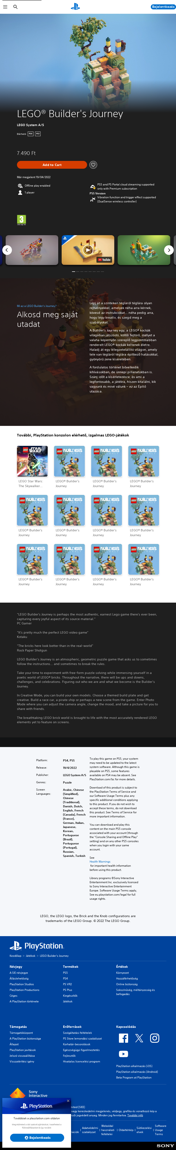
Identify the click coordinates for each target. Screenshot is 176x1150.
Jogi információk (71, 1130)
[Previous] (7, 250)
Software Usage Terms (160, 1130)
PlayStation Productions (24, 990)
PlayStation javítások (23, 1050)
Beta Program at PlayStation (133, 1077)
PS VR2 (67, 984)
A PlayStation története (24, 1001)
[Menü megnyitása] (5, 7)
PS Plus (67, 990)
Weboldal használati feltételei (107, 1130)
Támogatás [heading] (18, 1027)
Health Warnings (100, 861)
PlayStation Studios (22, 984)
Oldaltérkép (126, 1130)
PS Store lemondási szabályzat (82, 1038)
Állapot (14, 1044)
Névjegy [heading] (16, 967)
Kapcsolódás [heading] (126, 1027)
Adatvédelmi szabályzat (90, 1130)
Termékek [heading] (70, 967)
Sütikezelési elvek (144, 1130)
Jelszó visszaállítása (22, 1056)
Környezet (122, 973)
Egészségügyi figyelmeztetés (81, 1050)
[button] (88, 250)
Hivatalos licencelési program (81, 1061)
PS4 (65, 978)
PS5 (65, 973)
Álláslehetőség (19, 978)
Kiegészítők (70, 996)
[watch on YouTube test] (104, 260)
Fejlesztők (69, 1056)
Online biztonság (127, 984)
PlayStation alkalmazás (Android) (137, 1072)
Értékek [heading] (122, 967)
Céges (13, 996)
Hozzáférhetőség (127, 978)
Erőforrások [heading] (72, 1027)
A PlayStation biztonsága (25, 1038)
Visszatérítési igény (22, 1061)
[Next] (169, 250)
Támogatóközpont (21, 1033)
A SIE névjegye (19, 973)
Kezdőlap (15, 956)
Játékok (30, 956)
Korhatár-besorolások (76, 1044)
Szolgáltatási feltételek (77, 1033)
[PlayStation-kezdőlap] (75, 7)
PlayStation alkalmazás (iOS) (134, 1066)
